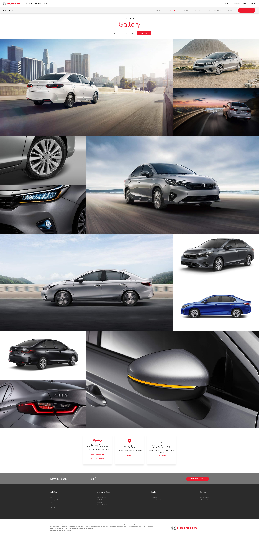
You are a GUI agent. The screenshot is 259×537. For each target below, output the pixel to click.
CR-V (51, 505)
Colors (186, 10)
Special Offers (101, 497)
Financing (100, 502)
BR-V (51, 502)
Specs (230, 10)
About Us (154, 497)
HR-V (51, 510)
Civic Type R (54, 500)
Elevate (52, 507)
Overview (159, 10)
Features (199, 10)
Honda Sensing (215, 10)
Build (247, 10)
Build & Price (101, 500)
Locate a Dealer (156, 500)
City (51, 497)
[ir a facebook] (93, 479)
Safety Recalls (204, 500)
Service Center (204, 497)
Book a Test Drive (102, 505)
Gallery (173, 10)
